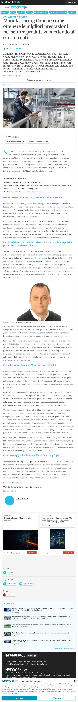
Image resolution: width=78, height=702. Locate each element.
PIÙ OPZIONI (57, 698)
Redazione (7, 85)
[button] (5, 7)
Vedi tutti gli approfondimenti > (64, 648)
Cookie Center (42, 664)
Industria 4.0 (24, 44)
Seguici (30, 655)
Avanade (33, 258)
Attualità (13, 12)
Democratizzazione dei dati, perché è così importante (23, 182)
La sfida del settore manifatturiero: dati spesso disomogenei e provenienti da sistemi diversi (37, 185)
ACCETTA (19, 698)
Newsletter (72, 12)
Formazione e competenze (58, 12)
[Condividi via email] (13, 48)
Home (5, 44)
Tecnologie (21, 12)
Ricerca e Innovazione (41, 12)
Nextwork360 (10, 673)
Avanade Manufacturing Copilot (16, 371)
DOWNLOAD (68, 553)
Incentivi (29, 12)
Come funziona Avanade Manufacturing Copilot (21, 189)
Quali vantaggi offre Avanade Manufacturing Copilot (23, 192)
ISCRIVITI (32, 552)
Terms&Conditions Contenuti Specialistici (20, 664)
